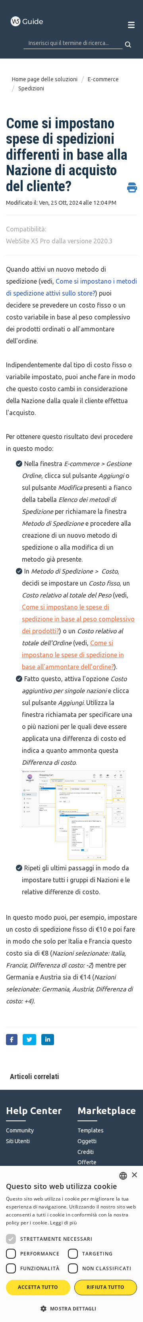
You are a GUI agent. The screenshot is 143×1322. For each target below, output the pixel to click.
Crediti (85, 1152)
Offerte (87, 1162)
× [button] (134, 1175)
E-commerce (103, 79)
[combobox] (123, 1176)
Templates (90, 1130)
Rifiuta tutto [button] (105, 1287)
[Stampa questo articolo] (132, 183)
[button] (71, 1308)
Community (20, 1130)
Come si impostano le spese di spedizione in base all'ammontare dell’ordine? (73, 654)
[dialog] (71, 1244)
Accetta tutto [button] (38, 1287)
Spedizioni (31, 88)
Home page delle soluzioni (45, 79)
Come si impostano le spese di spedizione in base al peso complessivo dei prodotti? (78, 619)
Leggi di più (63, 1222)
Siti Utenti (18, 1141)
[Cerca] (128, 45)
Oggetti (87, 1141)
